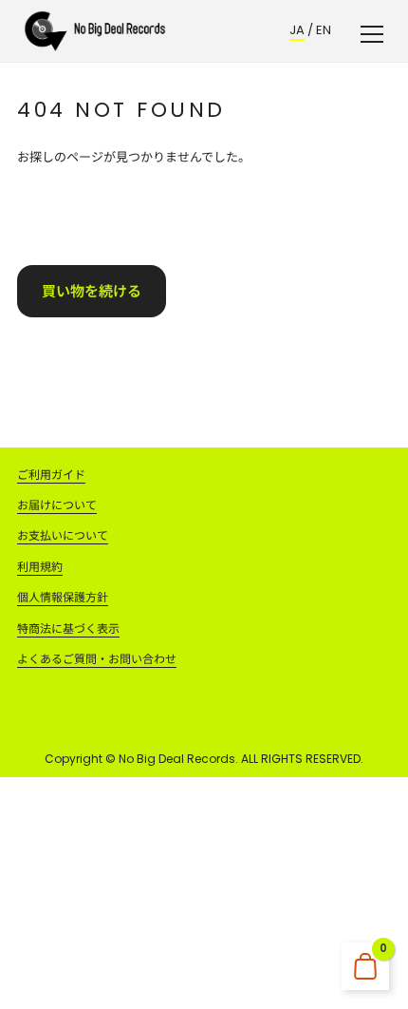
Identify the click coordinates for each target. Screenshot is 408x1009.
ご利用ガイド (51, 474)
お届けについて (57, 505)
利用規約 (40, 567)
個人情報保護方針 (62, 597)
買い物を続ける (91, 291)
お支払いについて (62, 535)
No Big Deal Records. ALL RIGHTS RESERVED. (241, 759)
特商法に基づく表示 (68, 628)
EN (323, 30)
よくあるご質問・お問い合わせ (96, 659)
